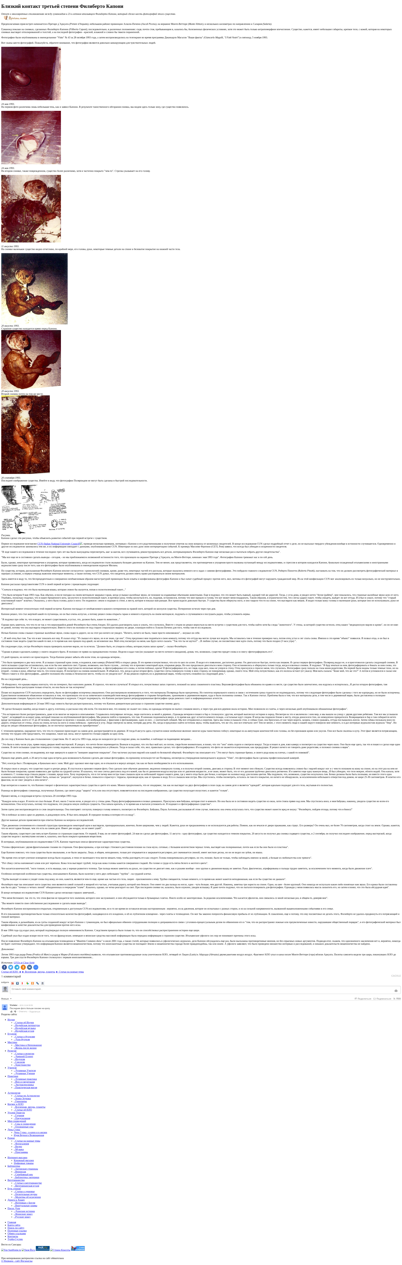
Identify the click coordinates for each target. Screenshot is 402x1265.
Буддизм (12, 1033)
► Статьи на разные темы (70, 971)
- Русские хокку (22, 1217)
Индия (11, 1019)
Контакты (13, 1236)
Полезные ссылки (17, 1230)
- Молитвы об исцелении (27, 1197)
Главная (12, 1222)
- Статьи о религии (24, 1053)
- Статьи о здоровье (24, 1191)
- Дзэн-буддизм (22, 1039)
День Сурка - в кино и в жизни (30, 1132)
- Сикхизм (19, 1062)
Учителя (12, 1067)
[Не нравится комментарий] (15, 1011)
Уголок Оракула (16, 1112)
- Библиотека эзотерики (26, 1177)
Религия (12, 1050)
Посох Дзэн (14, 1208)
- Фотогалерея (21, 1143)
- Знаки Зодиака (22, 1098)
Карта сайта (14, 1225)
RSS (398, 998)
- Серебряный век (23, 1174)
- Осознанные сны (23, 1126)
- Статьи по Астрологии (27, 1095)
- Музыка (19, 1149)
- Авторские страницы (26, 1168)
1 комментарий (11, 976)
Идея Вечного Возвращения (29, 1135)
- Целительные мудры (25, 1194)
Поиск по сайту (16, 1228)
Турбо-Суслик (15, 1239)
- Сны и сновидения (24, 1124)
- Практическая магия (25, 1087)
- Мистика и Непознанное (28, 1045)
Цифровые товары (24, 1163)
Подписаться (383, 998)
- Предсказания (22, 1118)
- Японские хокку (23, 1214)
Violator (13, 1005)
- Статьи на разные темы (27, 1141)
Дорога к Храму (16, 1200)
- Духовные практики (25, 1079)
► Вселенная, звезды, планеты (38, 971)
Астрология (14, 1092)
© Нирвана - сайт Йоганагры (17, 1261)
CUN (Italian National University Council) (58, 543)
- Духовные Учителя (25, 1070)
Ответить (24, 1011)
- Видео (18, 1146)
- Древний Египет (23, 1056)
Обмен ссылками (17, 1233)
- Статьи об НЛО (23, 1109)
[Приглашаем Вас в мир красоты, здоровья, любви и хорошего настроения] (60, 1250)
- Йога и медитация (24, 1081)
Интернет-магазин (17, 1157)
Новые (5, 998)
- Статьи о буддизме (24, 1036)
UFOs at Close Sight (24, 962)
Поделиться (364, 998)
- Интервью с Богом (24, 1202)
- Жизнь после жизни (25, 1048)
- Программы (21, 1152)
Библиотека (14, 1166)
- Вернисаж (20, 1171)
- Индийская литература (27, 1025)
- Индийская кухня (24, 1031)
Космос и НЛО (16, 1104)
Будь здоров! (14, 1188)
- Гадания (19, 1115)
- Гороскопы (20, 1101)
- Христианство (22, 1065)
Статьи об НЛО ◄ (11, 971)
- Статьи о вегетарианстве (28, 1183)
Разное (11, 1138)
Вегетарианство (16, 1180)
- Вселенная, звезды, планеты (29, 1107)
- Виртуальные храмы (25, 1205)
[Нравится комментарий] (11, 1011)
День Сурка (14, 1129)
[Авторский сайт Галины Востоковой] (78, 1250)
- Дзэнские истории (24, 1211)
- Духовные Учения (24, 1073)
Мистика (12, 1042)
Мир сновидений (17, 1121)
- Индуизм (19, 1059)
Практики (13, 1076)
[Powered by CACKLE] (396, 976)
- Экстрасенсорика (24, 1084)
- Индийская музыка (25, 1028)
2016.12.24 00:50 (26, 1005)
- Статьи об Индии (24, 1022)
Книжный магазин (24, 1160)
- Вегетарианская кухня (26, 1185)
